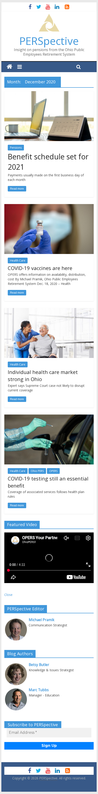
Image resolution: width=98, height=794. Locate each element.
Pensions (16, 148)
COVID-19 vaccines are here (40, 268)
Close (8, 594)
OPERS (53, 471)
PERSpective (49, 41)
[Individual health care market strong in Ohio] (49, 310)
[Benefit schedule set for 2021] (49, 93)
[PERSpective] (49, 16)
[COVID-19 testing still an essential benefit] (49, 417)
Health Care (17, 260)
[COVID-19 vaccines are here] (49, 206)
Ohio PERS (37, 471)
